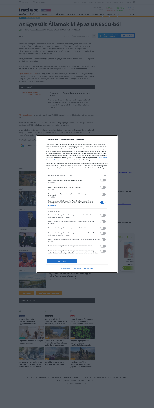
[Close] (113, 140)
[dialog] (77, 204)
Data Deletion (65, 268)
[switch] (103, 180)
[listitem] (77, 175)
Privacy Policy (88, 268)
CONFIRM (62, 261)
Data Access (77, 268)
